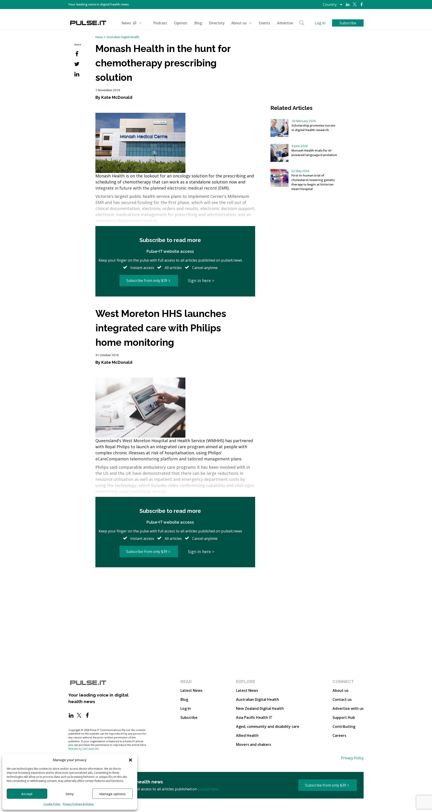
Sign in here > (201, 280)
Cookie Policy (52, 804)
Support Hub (344, 717)
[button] (130, 760)
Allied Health (247, 735)
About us (239, 22)
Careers (339, 735)
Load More (175, 585)
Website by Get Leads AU (83, 748)
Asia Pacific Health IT (254, 717)
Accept (27, 794)
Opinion (180, 22)
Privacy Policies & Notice (78, 804)
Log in (320, 22)
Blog (198, 22)
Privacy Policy (352, 757)
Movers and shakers (253, 744)
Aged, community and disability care (267, 726)
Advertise (285, 22)
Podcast (160, 22)
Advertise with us (348, 708)
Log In (185, 708)
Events (264, 22)
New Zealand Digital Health (260, 708)
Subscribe (189, 717)
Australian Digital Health (122, 37)
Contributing (344, 726)
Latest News (191, 690)
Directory (217, 22)
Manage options (112, 794)
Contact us (342, 699)
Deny (70, 794)
